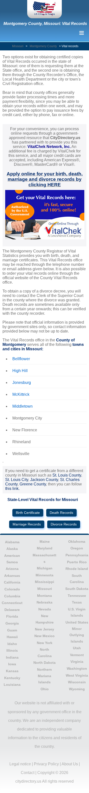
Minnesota (44, 575)
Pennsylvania (77, 555)
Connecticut (12, 603)
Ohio (45, 689)
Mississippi (44, 582)
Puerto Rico (77, 562)
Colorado (12, 589)
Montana (44, 596)
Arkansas (12, 576)
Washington (77, 668)
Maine (45, 541)
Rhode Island (77, 569)
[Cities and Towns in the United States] (44, 9)
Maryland (44, 548)
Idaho (12, 644)
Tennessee (77, 596)
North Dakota (44, 663)
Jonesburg (21, 382)
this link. (12, 488)
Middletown (22, 406)
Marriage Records (27, 524)
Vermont (77, 655)
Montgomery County (43, 46)
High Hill (20, 371)
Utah (77, 648)
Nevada (44, 609)
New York (44, 643)
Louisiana (12, 685)
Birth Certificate (28, 513)
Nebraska (44, 602)
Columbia (12, 596)
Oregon (76, 548)
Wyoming (77, 689)
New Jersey (44, 629)
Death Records (61, 513)
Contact (27, 773)
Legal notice (20, 764)
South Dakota (76, 589)
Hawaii (12, 637)
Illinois (12, 650)
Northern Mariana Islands (44, 676)
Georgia (12, 623)
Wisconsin (77, 682)
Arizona (12, 569)
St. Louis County (66, 475)
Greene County (33, 484)
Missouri (17, 46)
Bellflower (21, 359)
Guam (12, 630)
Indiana (12, 657)
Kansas (12, 671)
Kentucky (12, 678)
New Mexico (44, 636)
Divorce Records (64, 524)
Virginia (76, 662)
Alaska (12, 549)
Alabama (12, 542)
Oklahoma (76, 541)
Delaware (12, 610)
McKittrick (20, 394)
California (12, 582)
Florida (12, 616)
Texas (77, 602)
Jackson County (44, 480)
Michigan (44, 568)
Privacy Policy (46, 764)
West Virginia (77, 675)
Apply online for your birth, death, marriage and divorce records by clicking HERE (45, 179)
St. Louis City (16, 480)
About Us (70, 764)
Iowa (12, 664)
